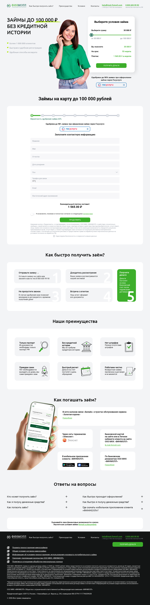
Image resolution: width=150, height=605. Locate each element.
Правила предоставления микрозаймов (29, 547)
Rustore (104, 522)
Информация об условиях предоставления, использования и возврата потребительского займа (54, 555)
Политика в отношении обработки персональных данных (37, 562)
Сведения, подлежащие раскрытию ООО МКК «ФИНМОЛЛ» (38, 558)
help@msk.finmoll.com (112, 5)
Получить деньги (111, 65)
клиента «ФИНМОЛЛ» (55, 513)
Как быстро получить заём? (41, 6)
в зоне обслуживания (53, 502)
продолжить (75, 220)
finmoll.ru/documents (87, 524)
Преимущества (65, 6)
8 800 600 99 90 (132, 5)
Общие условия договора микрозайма (29, 551)
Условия (81, 6)
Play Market (89, 522)
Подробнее (67, 418)
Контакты (95, 6)
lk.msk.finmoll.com (113, 445)
